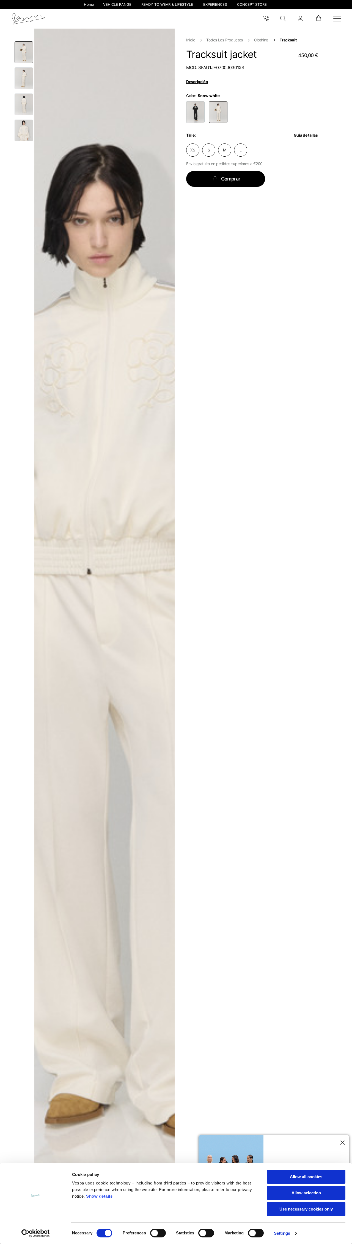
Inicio (190, 40)
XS (192, 150)
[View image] (24, 52)
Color (190, 95)
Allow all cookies (306, 1176)
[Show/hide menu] (337, 18)
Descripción (197, 81)
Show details (99, 1196)
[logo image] (28, 18)
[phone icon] (266, 18)
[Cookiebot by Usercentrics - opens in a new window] (36, 1233)
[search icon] (283, 18)
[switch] (158, 1233)
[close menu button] (341, 1143)
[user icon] (300, 18)
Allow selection (306, 1193)
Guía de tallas (306, 135)
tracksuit (288, 40)
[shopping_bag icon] (318, 18)
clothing (261, 40)
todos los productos (224, 40)
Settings (282, 1233)
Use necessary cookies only (306, 1209)
